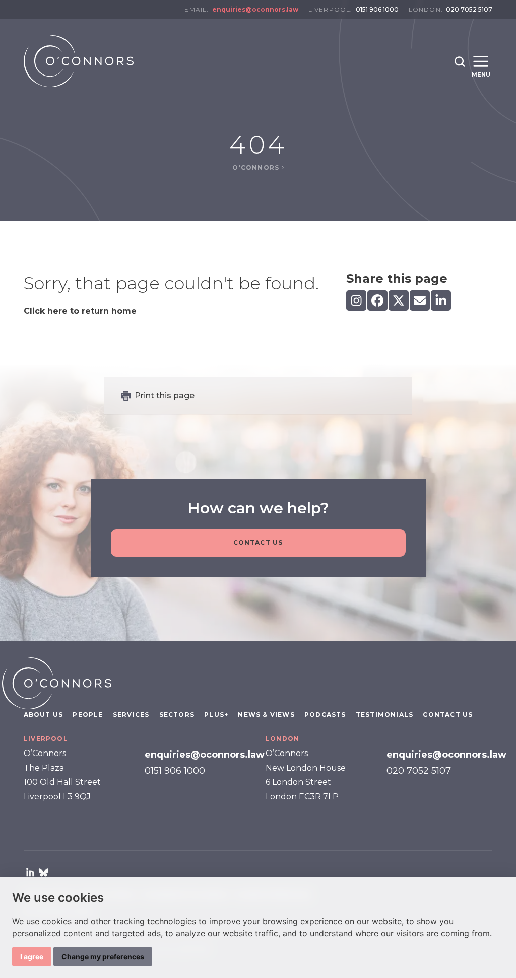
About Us (43, 714)
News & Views (266, 714)
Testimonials (384, 714)
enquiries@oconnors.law (255, 9)
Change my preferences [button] (102, 956)
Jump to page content (258, 24)
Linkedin (30, 872)
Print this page (165, 395)
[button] (460, 62)
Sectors (177, 714)
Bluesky (43, 872)
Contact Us (258, 542)
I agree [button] (31, 956)
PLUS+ (216, 714)
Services (131, 714)
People (88, 714)
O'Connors (257, 167)
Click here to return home (80, 311)
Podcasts (325, 714)
